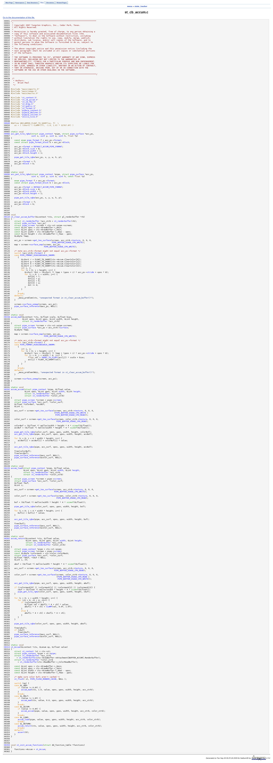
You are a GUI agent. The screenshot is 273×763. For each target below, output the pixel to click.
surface (64, 328)
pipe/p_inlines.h (31, 115)
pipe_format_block (38, 142)
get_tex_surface (42, 240)
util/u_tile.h (29, 117)
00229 (7, 468)
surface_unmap (30, 304)
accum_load (16, 468)
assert (21, 732)
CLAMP (49, 607)
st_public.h (28, 106)
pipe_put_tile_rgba (24, 198)
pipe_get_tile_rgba (24, 157)
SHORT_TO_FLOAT (50, 357)
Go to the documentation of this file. (19, 17)
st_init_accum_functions (30, 745)
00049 (7, 123)
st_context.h (29, 98)
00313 (7, 647)
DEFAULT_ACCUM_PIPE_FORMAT (48, 147)
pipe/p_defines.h (31, 112)
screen (57, 400)
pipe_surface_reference (26, 306)
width (33, 151)
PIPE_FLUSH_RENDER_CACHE (43, 679)
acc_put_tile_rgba (20, 174)
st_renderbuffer (30, 221)
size (32, 149)
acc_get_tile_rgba (20, 134)
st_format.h (28, 108)
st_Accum (15, 647)
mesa (129, 6)
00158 (7, 317)
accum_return (18, 538)
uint (33, 136)
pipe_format (33, 140)
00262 (7, 538)
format (57, 140)
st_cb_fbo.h (28, 102)
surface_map (36, 244)
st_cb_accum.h (29, 100)
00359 (7, 745)
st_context (28, 651)
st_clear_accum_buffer (23, 217)
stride (90, 272)
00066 (7, 134)
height (33, 153)
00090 (7, 174)
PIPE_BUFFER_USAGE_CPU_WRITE (67, 242)
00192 (7, 389)
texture (76, 240)
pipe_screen (28, 225)
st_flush (18, 679)
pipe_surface (77, 134)
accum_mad (16, 317)
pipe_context (46, 134)
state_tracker (141, 6)
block (66, 142)
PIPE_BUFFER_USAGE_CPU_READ (70, 415)
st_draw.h (27, 104)
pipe (53, 653)
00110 (7, 217)
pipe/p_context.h (31, 110)
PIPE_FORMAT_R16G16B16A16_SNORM (37, 255)
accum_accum (17, 389)
